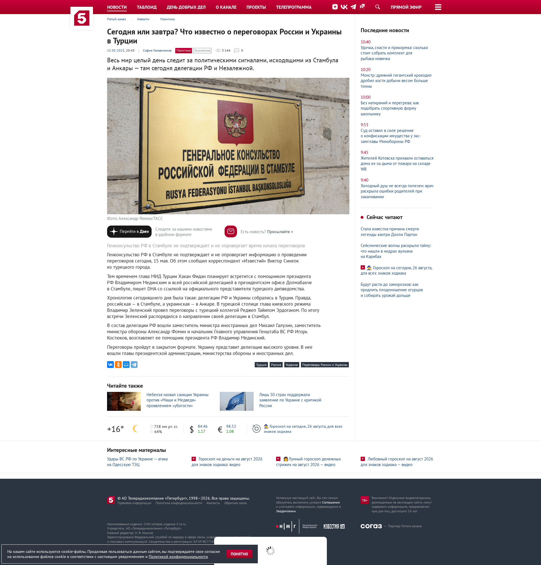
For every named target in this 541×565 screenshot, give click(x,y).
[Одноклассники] (118, 364)
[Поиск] (377, 7)
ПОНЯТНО (239, 554)
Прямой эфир (406, 7)
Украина (292, 365)
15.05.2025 (116, 50)
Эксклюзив (202, 50)
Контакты (213, 503)
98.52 (231, 426)
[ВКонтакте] (110, 364)
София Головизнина (157, 50)
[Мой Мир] (126, 364)
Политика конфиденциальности (179, 503)
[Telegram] (134, 364)
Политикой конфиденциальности (178, 556)
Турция (261, 365)
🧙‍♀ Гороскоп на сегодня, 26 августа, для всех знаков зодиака (303, 429)
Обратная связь (235, 503)
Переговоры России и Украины (324, 365)
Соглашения (331, 502)
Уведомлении (286, 511)
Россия (276, 365)
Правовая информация (134, 503)
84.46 (203, 426)
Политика (183, 50)
